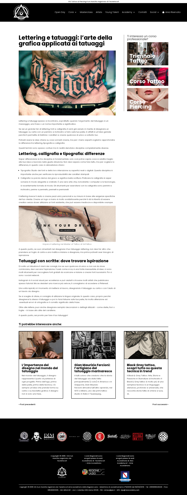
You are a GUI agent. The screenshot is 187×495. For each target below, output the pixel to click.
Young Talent (112, 12)
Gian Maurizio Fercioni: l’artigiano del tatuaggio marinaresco (93, 368)
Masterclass (86, 12)
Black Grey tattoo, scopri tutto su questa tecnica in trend (144, 368)
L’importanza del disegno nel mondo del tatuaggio (40, 368)
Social (153, 12)
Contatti (142, 12)
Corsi (71, 12)
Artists (99, 12)
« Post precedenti (27, 404)
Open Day (60, 12)
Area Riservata (172, 12)
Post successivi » (160, 404)
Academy (127, 12)
